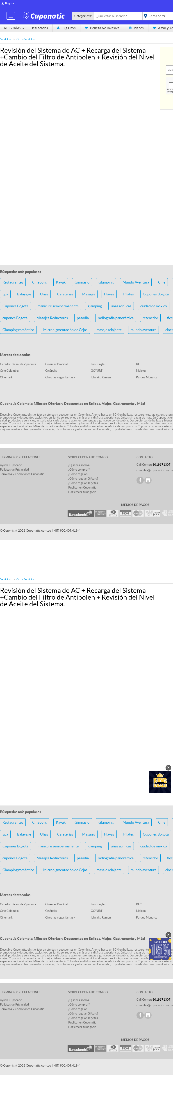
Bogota (9, 3)
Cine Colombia (9, 370)
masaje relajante (109, 330)
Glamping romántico (18, 330)
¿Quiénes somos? (79, 465)
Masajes (88, 294)
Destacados (39, 28)
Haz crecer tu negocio (82, 492)
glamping (95, 306)
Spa (5, 294)
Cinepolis (39, 282)
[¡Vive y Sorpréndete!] (44, 15)
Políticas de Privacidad (14, 469)
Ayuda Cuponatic (11, 465)
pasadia (83, 318)
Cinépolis (51, 370)
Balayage (24, 294)
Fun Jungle (98, 364)
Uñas (44, 294)
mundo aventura (143, 330)
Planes (139, 28)
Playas (109, 294)
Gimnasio (82, 282)
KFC (139, 364)
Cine (161, 282)
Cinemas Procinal (56, 364)
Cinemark (6, 377)
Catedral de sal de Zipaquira (18, 364)
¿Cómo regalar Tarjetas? (83, 483)
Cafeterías (65, 294)
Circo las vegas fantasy (60, 377)
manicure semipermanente (58, 306)
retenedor (150, 318)
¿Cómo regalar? (78, 474)
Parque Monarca (146, 377)
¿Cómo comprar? (79, 469)
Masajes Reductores (52, 318)
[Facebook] (140, 480)
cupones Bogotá (14, 318)
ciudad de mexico (153, 306)
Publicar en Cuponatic (82, 487)
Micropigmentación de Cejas (65, 330)
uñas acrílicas (121, 306)
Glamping (106, 282)
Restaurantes (12, 282)
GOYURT (96, 370)
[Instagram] (148, 480)
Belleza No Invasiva (104, 28)
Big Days (69, 28)
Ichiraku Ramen (101, 377)
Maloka (141, 370)
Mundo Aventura (136, 282)
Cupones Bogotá (156, 294)
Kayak (61, 282)
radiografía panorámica (116, 318)
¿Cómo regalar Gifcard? (83, 478)
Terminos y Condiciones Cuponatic (22, 474)
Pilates (128, 294)
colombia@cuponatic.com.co (155, 470)
